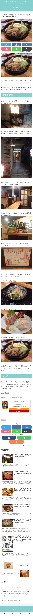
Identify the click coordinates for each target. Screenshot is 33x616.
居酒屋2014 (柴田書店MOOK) (19, 401)
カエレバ (21, 404)
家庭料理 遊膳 (5, 393)
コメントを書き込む (16, 587)
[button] (27, 49)
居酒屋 (10, 397)
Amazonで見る (19, 408)
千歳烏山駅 (14, 397)
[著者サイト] (9, 438)
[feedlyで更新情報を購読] (24, 438)
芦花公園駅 (20, 397)
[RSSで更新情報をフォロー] (16, 442)
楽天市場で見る (19, 411)
